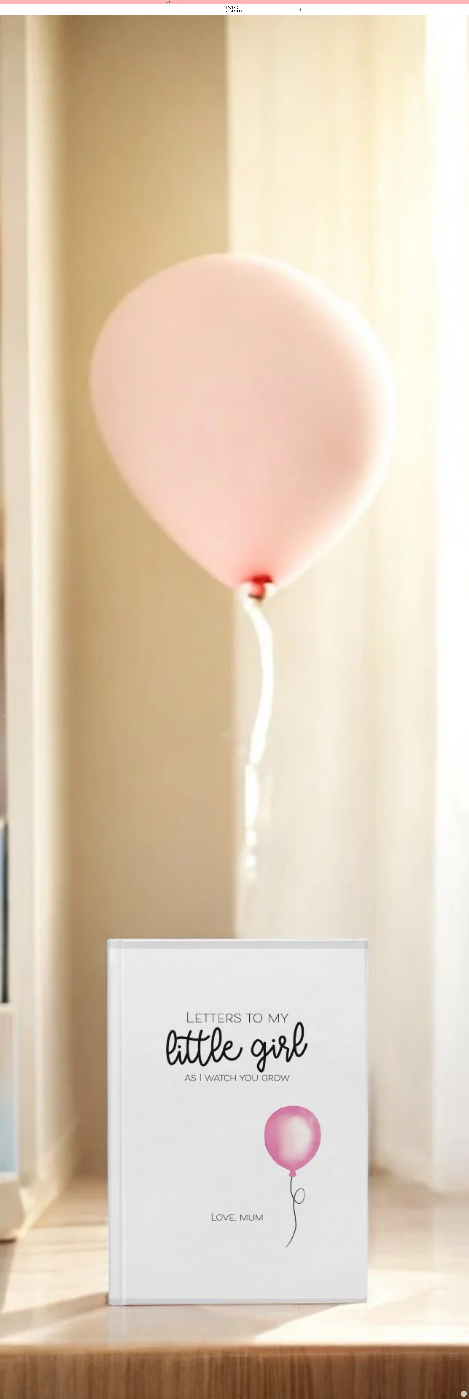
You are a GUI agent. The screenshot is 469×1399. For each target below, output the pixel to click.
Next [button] (464, 714)
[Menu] (167, 9)
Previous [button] (4, 714)
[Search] (301, 1)
